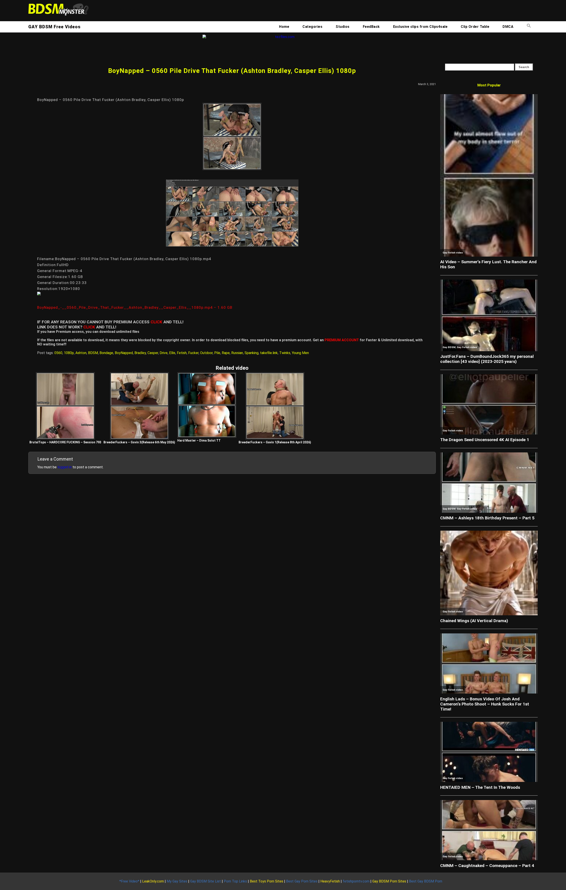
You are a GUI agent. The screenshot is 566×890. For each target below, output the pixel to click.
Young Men (300, 353)
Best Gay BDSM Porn (425, 881)
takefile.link (269, 353)
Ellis (172, 353)
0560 (58, 353)
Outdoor (206, 353)
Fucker (193, 353)
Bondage (106, 353)
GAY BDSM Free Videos (54, 26)
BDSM (93, 353)
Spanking (251, 353)
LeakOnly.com (153, 881)
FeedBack (371, 27)
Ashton (80, 353)
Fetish (182, 353)
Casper (152, 353)
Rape (226, 353)
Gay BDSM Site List (205, 881)
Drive (164, 353)
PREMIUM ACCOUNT (342, 340)
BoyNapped (124, 353)
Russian (237, 353)
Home (284, 27)
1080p (69, 353)
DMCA (508, 27)
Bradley (140, 353)
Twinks (284, 353)
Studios (343, 27)
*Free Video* (129, 881)
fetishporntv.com (356, 881)
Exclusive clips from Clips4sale (420, 27)
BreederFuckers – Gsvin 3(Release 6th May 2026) (139, 442)
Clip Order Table (475, 27)
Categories (312, 27)
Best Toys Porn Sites (266, 881)
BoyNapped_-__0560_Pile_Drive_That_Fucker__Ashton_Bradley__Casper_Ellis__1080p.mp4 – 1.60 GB (134, 307)
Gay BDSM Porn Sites (389, 881)
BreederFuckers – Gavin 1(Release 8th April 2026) (275, 442)
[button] (529, 26)
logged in (64, 467)
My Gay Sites (177, 881)
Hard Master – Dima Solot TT (199, 440)
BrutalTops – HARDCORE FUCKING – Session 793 (65, 442)
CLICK (156, 321)
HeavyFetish (330, 881)
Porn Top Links (235, 881)
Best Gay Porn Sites (301, 881)
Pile (217, 353)
